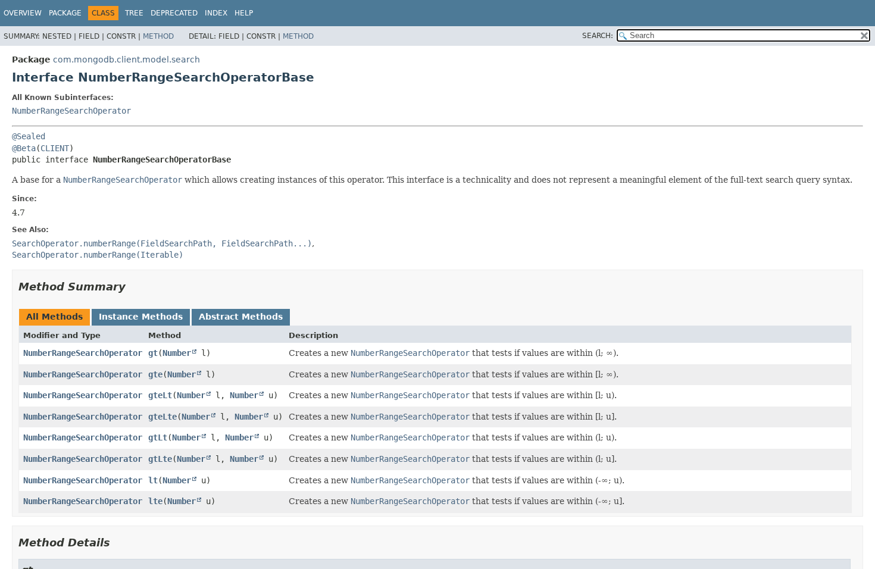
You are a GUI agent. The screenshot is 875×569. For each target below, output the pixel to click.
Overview (23, 13)
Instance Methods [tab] (141, 316)
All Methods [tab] (54, 316)
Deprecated (174, 13)
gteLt (160, 395)
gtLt (157, 437)
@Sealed (28, 136)
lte (155, 501)
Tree (134, 13)
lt (153, 480)
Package (65, 13)
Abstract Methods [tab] (241, 316)
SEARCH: (597, 36)
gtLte (160, 459)
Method (158, 36)
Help (244, 13)
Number (176, 353)
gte (155, 374)
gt (153, 353)
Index (216, 13)
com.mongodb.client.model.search (126, 59)
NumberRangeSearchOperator (71, 110)
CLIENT (54, 148)
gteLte (162, 416)
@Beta (24, 148)
